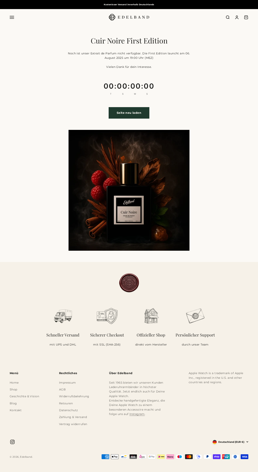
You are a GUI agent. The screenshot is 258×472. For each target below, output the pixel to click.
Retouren (66, 403)
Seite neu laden (129, 113)
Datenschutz (68, 410)
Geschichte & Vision (24, 396)
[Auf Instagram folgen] (12, 442)
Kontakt (16, 410)
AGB (62, 389)
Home (14, 382)
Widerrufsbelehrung (74, 396)
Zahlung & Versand (73, 417)
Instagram (137, 414)
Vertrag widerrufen (73, 424)
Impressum (67, 382)
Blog (13, 403)
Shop (13, 389)
